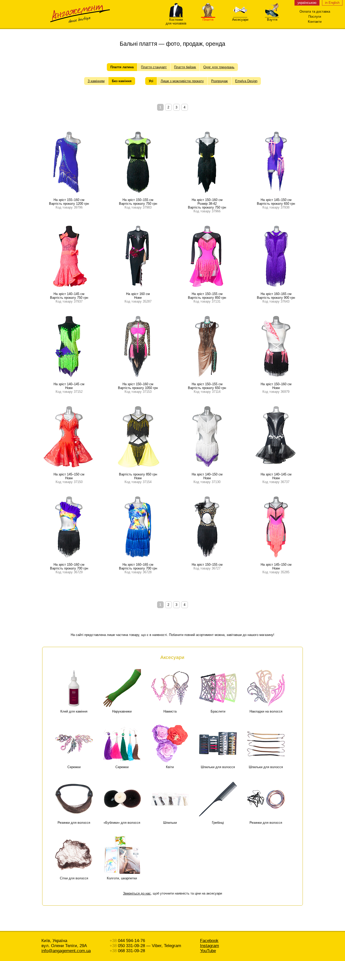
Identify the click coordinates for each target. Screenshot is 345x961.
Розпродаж (219, 81)
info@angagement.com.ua (66, 950)
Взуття (272, 19)
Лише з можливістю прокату (182, 81)
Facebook (209, 940)
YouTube (208, 950)
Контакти (315, 22)
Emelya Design (246, 81)
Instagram (209, 945)
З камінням (96, 81)
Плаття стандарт (154, 67)
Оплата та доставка (315, 11)
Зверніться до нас (137, 893)
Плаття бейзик (185, 67)
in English (332, 3)
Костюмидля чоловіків (176, 21)
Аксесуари (240, 19)
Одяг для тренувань (218, 67)
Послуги (314, 16)
